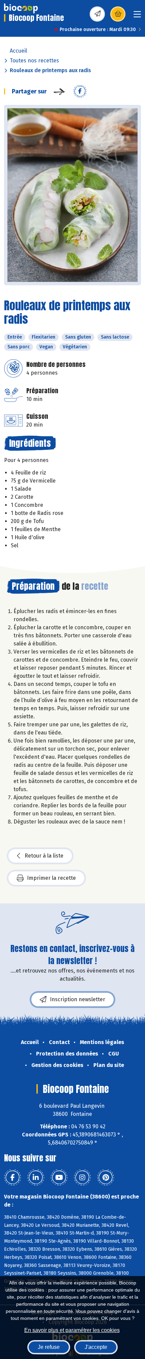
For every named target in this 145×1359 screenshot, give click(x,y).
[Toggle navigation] (137, 16)
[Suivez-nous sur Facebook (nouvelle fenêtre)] (12, 1177)
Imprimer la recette (51, 878)
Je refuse (49, 1347)
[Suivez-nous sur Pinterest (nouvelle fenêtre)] (105, 1177)
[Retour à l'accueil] (21, 8)
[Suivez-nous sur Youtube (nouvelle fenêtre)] (59, 1177)
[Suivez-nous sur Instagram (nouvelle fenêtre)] (82, 1177)
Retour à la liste (44, 855)
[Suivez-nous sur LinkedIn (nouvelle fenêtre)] (35, 1177)
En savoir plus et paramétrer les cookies (72, 1330)
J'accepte (96, 1347)
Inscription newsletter (77, 999)
